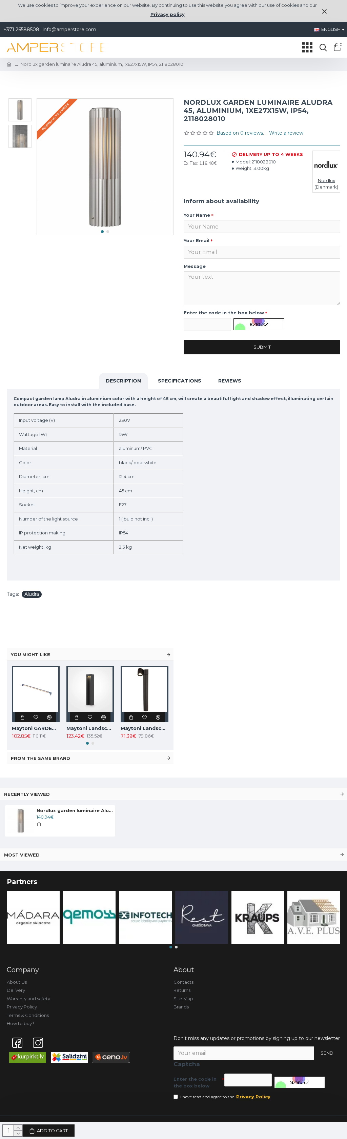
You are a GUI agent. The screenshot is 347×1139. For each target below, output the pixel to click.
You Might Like (30, 654)
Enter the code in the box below (224, 312)
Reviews (229, 381)
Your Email (196, 240)
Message (195, 266)
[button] (102, 231)
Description (123, 381)
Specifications (179, 381)
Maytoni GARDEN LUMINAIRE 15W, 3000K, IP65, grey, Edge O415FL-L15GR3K (36, 728)
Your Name (197, 215)
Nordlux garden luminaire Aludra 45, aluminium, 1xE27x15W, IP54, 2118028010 (75, 810)
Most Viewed (22, 855)
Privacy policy (167, 14)
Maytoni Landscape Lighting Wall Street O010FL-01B (144, 728)
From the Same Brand (40, 758)
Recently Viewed (27, 794)
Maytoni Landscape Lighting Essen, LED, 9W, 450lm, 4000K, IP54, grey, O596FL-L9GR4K (90, 728)
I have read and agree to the (225, 1096)
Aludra (31, 594)
